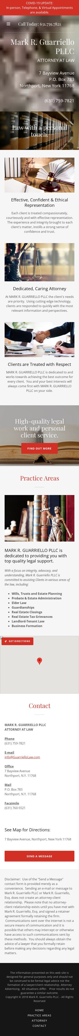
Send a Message (39, 856)
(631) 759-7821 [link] (59, 100)
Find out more (39, 448)
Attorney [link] (39, 1020)
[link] (39, 24)
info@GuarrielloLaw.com (22, 757)
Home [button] (39, 1010)
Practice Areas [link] (40, 1015)
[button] (9, 24)
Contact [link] (39, 1026)
